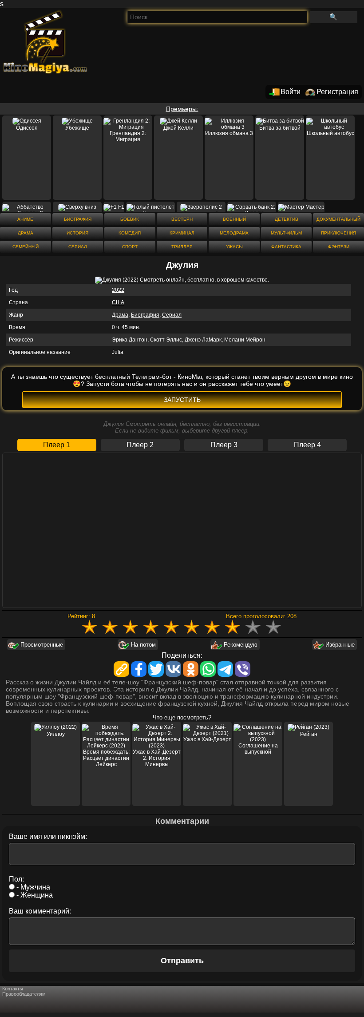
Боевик (129, 219)
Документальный (338, 219)
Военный (234, 219)
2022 (118, 290)
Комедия (130, 232)
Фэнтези (338, 246)
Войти (291, 91)
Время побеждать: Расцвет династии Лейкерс (106, 758)
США (118, 302)
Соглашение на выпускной (258, 749)
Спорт (130, 246)
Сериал (77, 246)
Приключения (338, 232)
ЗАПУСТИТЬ (182, 399)
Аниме (25, 219)
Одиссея (27, 128)
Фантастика (286, 246)
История (77, 232)
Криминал (182, 232)
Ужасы (234, 246)
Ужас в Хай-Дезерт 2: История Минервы (157, 758)
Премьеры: (182, 108)
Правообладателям (24, 994)
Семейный (25, 246)
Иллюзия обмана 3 (229, 133)
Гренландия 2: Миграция (128, 136)
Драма (25, 232)
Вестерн (182, 219)
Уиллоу (56, 734)
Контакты (12, 988)
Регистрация (337, 91)
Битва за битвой (280, 128)
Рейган (308, 734)
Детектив (286, 219)
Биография (77, 219)
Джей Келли (178, 128)
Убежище (77, 128)
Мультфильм (286, 232)
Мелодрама (234, 232)
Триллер (182, 246)
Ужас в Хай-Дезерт (207, 739)
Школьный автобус (330, 133)
